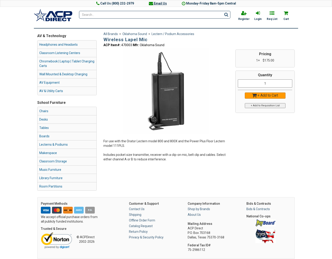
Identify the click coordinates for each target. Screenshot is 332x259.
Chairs (43, 111)
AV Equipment (49, 82)
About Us (194, 214)
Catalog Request (141, 226)
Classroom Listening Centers (59, 53)
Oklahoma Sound (134, 34)
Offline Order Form (142, 220)
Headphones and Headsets (58, 44)
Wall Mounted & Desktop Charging (63, 74)
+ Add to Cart (267, 95)
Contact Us (137, 209)
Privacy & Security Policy (146, 237)
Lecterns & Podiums (53, 144)
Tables (44, 128)
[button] (204, 52)
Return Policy (138, 231)
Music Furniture (50, 169)
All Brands (110, 34)
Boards (44, 136)
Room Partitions (50, 186)
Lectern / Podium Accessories (173, 34)
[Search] (226, 14)
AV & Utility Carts (51, 91)
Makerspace (48, 153)
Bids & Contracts (258, 209)
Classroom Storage (53, 161)
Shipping (135, 214)
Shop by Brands (199, 209)
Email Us (160, 3)
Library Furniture (51, 178)
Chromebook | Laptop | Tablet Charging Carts (66, 63)
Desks (43, 119)
